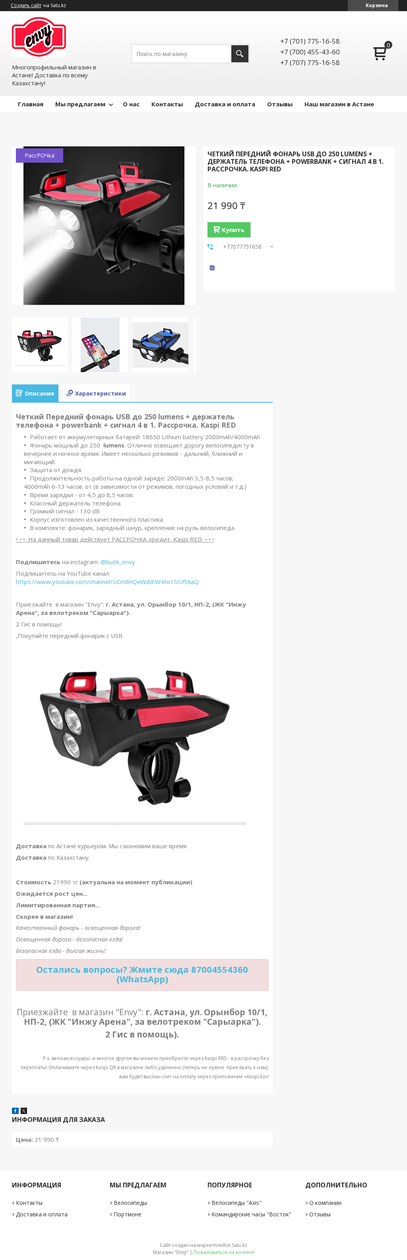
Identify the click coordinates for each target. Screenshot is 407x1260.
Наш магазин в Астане (339, 104)
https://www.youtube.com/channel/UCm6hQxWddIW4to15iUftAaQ (107, 582)
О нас (131, 104)
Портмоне (127, 1214)
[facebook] (15, 1112)
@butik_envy (118, 562)
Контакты (167, 104)
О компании (325, 1202)
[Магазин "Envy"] (39, 37)
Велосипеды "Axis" (236, 1202)
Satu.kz (239, 1245)
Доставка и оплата (225, 104)
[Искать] (239, 53)
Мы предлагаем (80, 104)
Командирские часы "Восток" (251, 1214)
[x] (24, 1112)
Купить (233, 230)
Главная (30, 104)
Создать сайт (26, 5)
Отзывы (280, 104)
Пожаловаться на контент (224, 1252)
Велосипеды (130, 1202)
